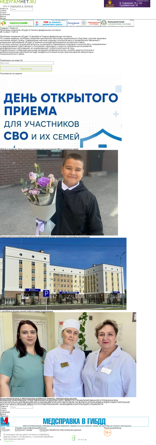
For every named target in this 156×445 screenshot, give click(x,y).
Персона (4, 416)
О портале (5, 430)
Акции (3, 18)
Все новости (8, 57)
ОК (74, 438)
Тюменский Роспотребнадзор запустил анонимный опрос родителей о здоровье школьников (45, 237)
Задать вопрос (126, 33)
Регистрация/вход (112, 428)
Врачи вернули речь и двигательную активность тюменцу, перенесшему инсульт (38, 398)
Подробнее (9, 441)
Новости (4, 8)
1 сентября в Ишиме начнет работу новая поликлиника (26, 311)
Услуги (3, 12)
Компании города (23, 430)
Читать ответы (145, 33)
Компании (5, 14)
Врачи (3, 16)
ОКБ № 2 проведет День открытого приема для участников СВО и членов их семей (39, 149)
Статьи (3, 10)
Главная (4, 28)
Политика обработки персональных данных (60, 430)
